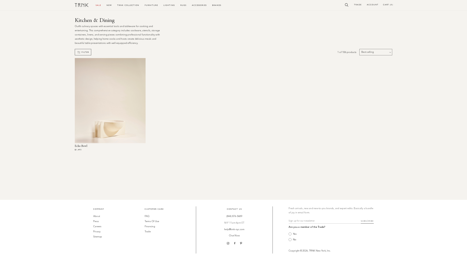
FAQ (147, 216)
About (96, 216)
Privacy (97, 231)
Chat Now (234, 236)
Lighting (169, 5)
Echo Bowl (81, 146)
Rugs (183, 5)
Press (96, 221)
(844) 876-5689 (234, 216)
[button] (346, 4)
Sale (98, 5)
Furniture (151, 5)
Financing (150, 226)
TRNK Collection (128, 5)
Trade (358, 5)
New (109, 5)
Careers (97, 226)
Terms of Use (152, 221)
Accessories (199, 5)
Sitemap (97, 237)
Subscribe (367, 221)
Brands (216, 5)
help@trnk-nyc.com (234, 229)
